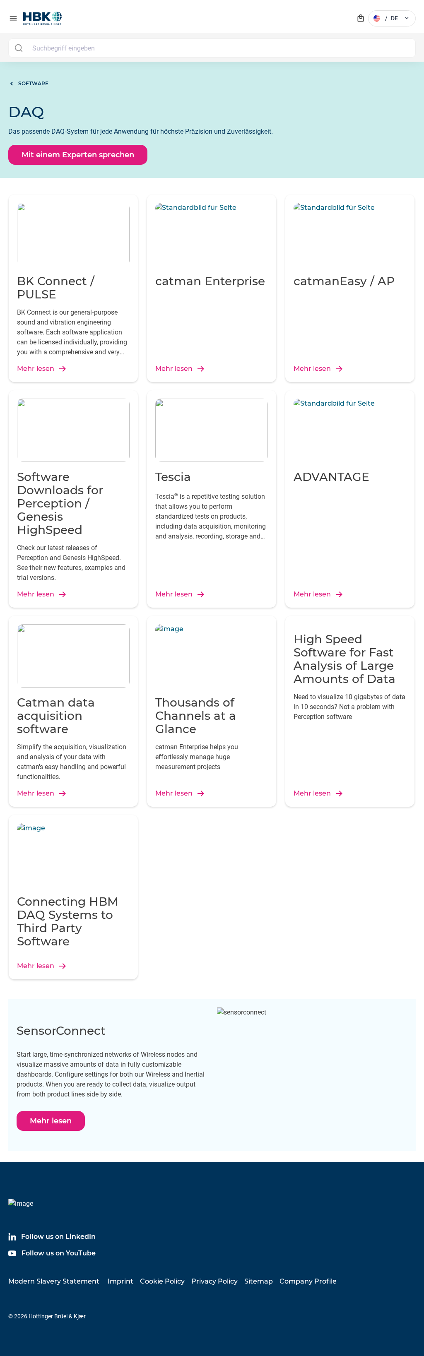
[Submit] (18, 48)
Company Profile (308, 1281)
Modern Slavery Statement (53, 1281)
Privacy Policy (214, 1281)
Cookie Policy (162, 1281)
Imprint (120, 1281)
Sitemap (258, 1281)
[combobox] (212, 48)
